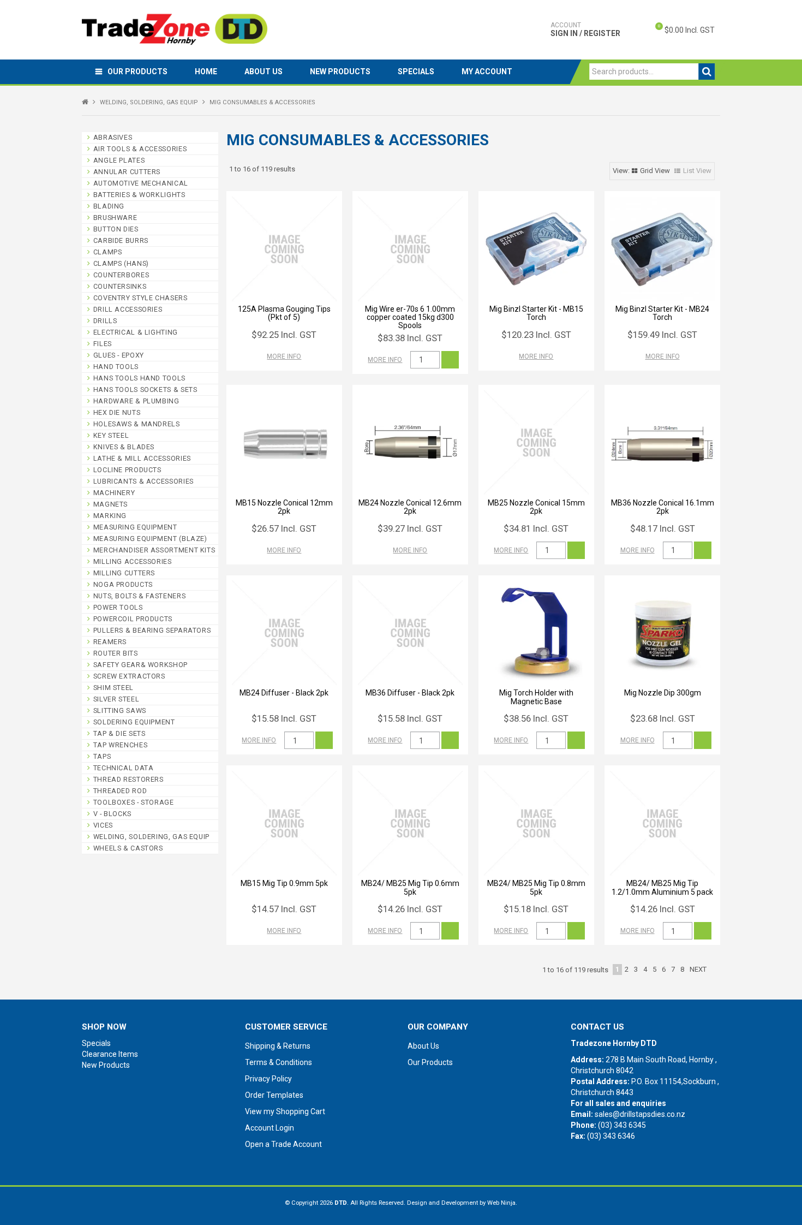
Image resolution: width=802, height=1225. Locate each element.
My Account (487, 71)
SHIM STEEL (113, 687)
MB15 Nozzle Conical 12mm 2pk (284, 506)
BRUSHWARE (115, 217)
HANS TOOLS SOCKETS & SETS (145, 389)
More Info (284, 356)
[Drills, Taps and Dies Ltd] (174, 29)
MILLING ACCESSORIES (132, 561)
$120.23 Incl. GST (536, 334)
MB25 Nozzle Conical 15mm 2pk (536, 506)
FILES (102, 344)
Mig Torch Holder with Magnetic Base (536, 696)
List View (697, 170)
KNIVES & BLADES (123, 447)
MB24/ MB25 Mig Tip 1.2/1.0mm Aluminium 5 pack (662, 887)
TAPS (102, 756)
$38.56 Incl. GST (536, 718)
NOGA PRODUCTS (123, 584)
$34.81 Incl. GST (536, 528)
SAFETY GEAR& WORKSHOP (140, 665)
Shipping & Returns (277, 1046)
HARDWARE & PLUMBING (136, 401)
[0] (649, 30)
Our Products (137, 71)
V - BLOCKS (112, 814)
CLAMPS (107, 252)
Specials (416, 71)
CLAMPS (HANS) (121, 263)
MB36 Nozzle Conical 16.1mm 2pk (662, 506)
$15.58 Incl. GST (284, 718)
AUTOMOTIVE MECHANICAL (140, 183)
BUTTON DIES (116, 229)
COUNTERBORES (121, 275)
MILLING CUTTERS (124, 573)
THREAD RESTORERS (128, 779)
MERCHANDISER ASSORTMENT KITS (154, 550)
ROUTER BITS (115, 653)
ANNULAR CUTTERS (126, 172)
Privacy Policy (268, 1078)
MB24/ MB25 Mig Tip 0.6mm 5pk (410, 887)
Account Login (269, 1127)
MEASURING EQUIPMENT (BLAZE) (150, 538)
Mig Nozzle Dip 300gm (662, 692)
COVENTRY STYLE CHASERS (140, 298)
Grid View (655, 170)
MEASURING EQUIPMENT (135, 527)
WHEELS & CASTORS (128, 848)
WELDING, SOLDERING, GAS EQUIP (149, 102)
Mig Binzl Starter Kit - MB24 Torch (662, 313)
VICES (103, 825)
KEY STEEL (111, 435)
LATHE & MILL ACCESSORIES (142, 458)
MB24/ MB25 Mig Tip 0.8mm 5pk (536, 887)
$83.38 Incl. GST (410, 337)
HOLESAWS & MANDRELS (136, 424)
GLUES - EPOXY (118, 355)
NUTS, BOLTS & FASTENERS (139, 596)
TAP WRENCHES (120, 745)
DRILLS (105, 321)
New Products (340, 71)
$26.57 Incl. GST (284, 528)
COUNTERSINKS (120, 286)
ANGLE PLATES (119, 160)
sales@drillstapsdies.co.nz (640, 1114)
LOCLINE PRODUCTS (127, 470)
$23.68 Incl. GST (662, 718)
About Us (263, 71)
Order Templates (274, 1095)
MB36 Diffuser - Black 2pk (410, 692)
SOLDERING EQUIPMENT (134, 722)
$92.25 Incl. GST (284, 334)
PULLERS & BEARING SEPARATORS (152, 630)
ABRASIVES (113, 137)
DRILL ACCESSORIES (128, 309)
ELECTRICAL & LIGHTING (135, 332)
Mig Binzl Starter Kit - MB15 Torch (536, 313)
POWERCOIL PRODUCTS (132, 619)
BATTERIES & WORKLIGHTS (139, 195)
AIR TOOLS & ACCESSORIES (140, 149)
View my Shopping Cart (285, 1111)
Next (698, 969)
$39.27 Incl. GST (410, 528)
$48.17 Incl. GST (662, 528)
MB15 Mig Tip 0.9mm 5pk (284, 883)
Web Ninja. (502, 1202)
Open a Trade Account (283, 1144)
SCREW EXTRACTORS (129, 676)
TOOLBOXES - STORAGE (133, 802)
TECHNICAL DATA (123, 768)
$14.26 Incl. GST (410, 908)
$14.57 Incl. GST (284, 908)
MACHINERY (114, 493)
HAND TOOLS (116, 366)
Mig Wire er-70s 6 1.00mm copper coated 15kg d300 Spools (410, 317)
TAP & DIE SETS (119, 733)
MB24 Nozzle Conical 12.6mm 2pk (410, 506)
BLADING (108, 206)
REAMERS (110, 642)
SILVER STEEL (116, 699)
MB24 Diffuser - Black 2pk (284, 692)
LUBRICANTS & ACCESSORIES (143, 481)
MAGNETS (110, 504)
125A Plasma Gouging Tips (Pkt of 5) (284, 313)
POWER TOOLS (118, 607)
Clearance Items (110, 1054)
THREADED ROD (120, 791)
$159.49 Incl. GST (662, 334)
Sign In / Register (585, 29)
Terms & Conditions (278, 1062)
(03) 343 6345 (622, 1125)
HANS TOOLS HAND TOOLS (139, 378)
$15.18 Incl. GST (536, 908)
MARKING (110, 516)
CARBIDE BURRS (120, 240)
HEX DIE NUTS (117, 412)
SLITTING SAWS (119, 710)
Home (206, 71)
